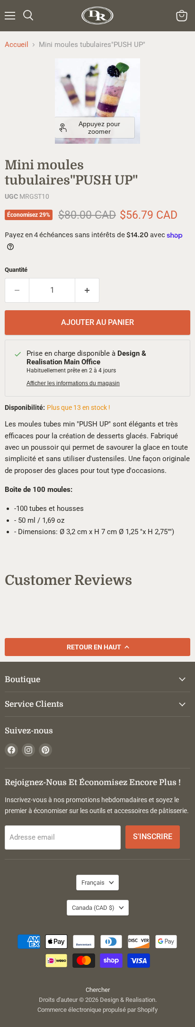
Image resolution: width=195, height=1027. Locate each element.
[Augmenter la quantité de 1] (87, 290)
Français (93, 882)
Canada (93, 907)
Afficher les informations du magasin (73, 383)
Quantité (16, 269)
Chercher (98, 989)
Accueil (16, 45)
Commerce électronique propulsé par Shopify (97, 1009)
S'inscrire (152, 836)
